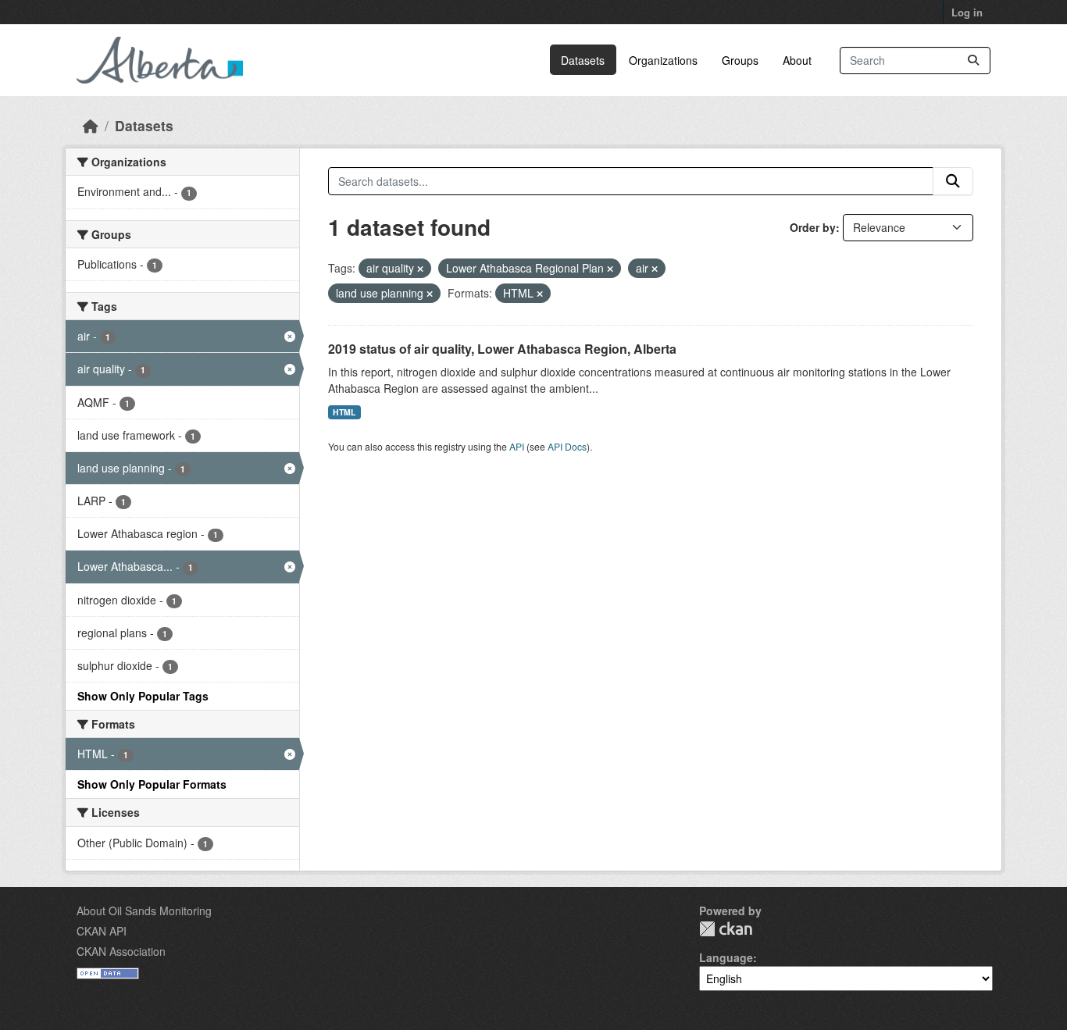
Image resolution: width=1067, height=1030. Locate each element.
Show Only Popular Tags (143, 696)
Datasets (583, 60)
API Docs (567, 446)
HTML (344, 412)
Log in (967, 12)
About (797, 60)
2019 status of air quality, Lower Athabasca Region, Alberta (502, 349)
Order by (813, 227)
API (516, 446)
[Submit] (973, 60)
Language (726, 957)
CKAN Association (121, 951)
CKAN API (102, 931)
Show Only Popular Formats (152, 784)
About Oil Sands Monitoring (144, 910)
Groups (740, 60)
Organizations (663, 60)
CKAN (725, 929)
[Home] (90, 125)
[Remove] (420, 268)
